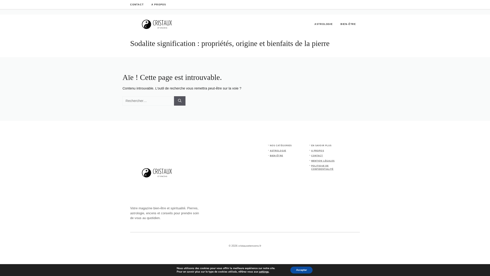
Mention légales (323, 161)
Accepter (301, 270)
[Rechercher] (179, 101)
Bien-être (348, 24)
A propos (158, 4)
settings (264, 272)
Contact (137, 4)
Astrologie (323, 24)
